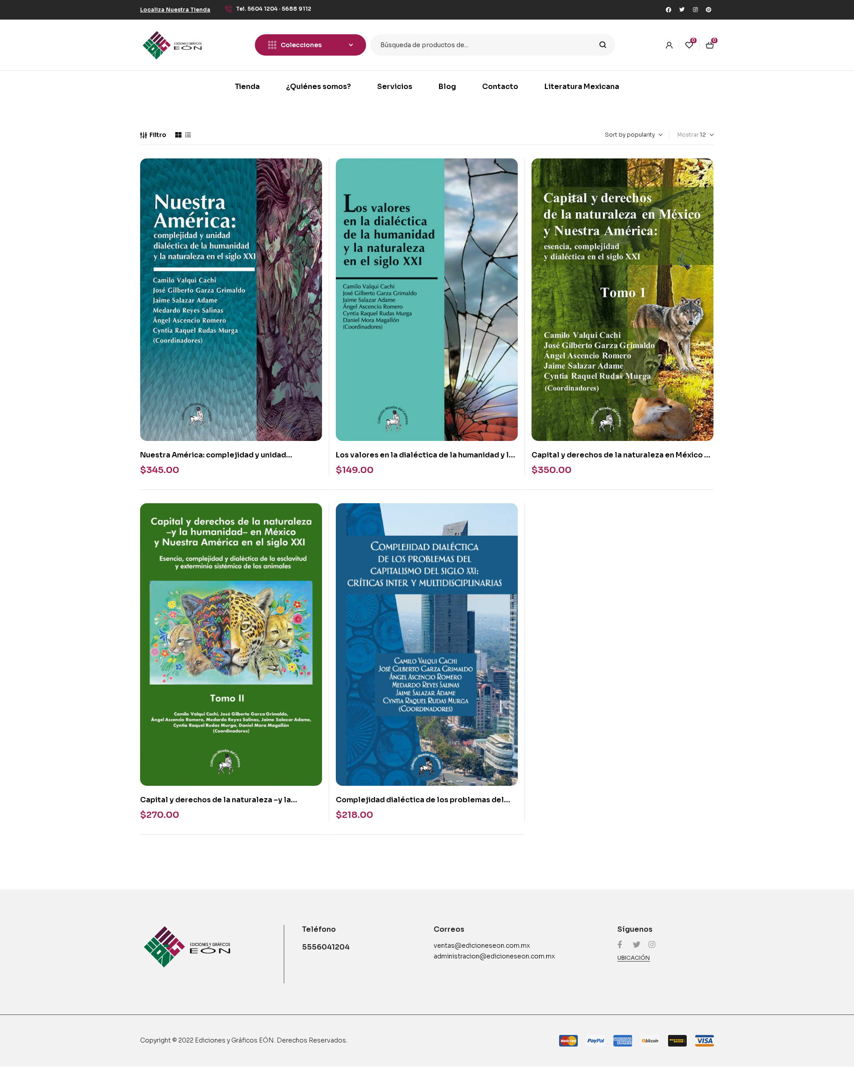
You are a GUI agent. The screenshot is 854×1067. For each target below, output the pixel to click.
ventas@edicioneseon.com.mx (482, 946)
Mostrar (688, 134)
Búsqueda (603, 45)
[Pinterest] (708, 9)
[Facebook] (668, 9)
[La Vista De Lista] (188, 134)
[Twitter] (682, 9)
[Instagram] (695, 9)
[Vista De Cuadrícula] (178, 134)
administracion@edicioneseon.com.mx (494, 956)
